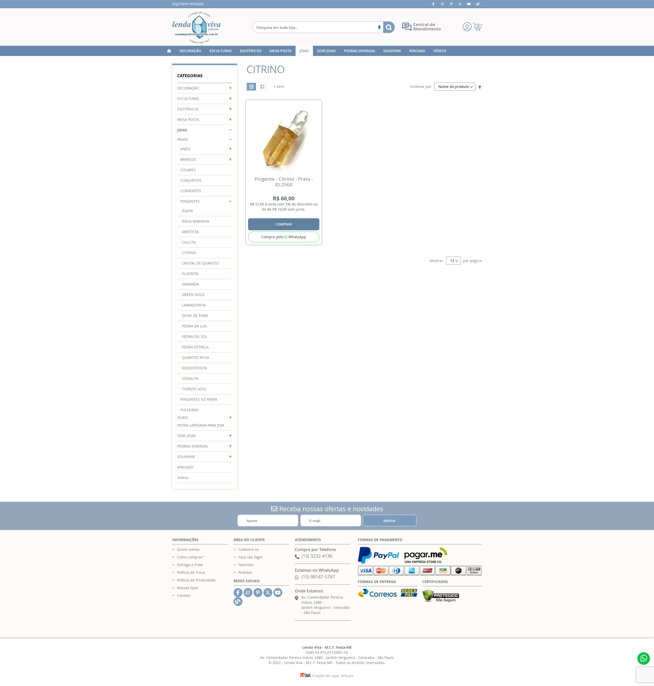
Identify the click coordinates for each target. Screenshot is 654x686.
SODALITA (190, 378)
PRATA (182, 139)
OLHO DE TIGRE (195, 315)
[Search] (389, 27)
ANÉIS (185, 148)
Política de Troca (191, 572)
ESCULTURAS (188, 98)
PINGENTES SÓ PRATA (198, 399)
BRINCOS (188, 159)
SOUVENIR (186, 456)
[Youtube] (469, 4)
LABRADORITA (194, 305)
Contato (183, 595)
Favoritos (246, 564)
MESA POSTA (188, 119)
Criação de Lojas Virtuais (332, 675)
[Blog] (478, 4)
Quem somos (188, 549)
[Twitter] (460, 4)
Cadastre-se (248, 549)
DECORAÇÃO (188, 88)
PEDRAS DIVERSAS (192, 446)
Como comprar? (190, 557)
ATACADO (185, 467)
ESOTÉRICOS (188, 109)
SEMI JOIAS (186, 435)
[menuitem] (190, 51)
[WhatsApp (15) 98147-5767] (643, 658)
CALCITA (189, 242)
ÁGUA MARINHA (195, 221)
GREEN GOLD (193, 294)
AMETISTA (190, 231)
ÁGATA (187, 210)
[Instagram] (442, 4)
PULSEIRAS (189, 409)
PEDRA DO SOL (194, 336)
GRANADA (190, 284)
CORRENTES (190, 190)
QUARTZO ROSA (195, 357)
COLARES (188, 169)
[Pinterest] (451, 4)
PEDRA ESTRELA (195, 347)
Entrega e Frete (190, 564)
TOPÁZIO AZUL (194, 388)
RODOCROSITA (194, 367)
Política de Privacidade (196, 580)
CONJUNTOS (191, 180)
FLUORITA (190, 273)
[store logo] (196, 27)
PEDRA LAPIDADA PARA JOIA (200, 425)
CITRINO (189, 252)
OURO (182, 417)
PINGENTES (190, 201)
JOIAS (182, 130)
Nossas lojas (187, 587)
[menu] (327, 51)
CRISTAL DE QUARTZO (200, 263)
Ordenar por (420, 86)
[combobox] (323, 27)
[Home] (169, 51)
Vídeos (183, 477)
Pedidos (245, 572)
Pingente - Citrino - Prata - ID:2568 (283, 182)
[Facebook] (433, 4)
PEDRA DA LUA (194, 326)
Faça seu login (250, 557)
